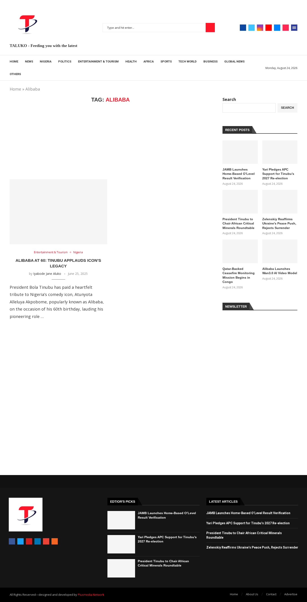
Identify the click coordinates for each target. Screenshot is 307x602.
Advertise (290, 594)
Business (210, 61)
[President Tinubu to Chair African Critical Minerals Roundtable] (240, 201)
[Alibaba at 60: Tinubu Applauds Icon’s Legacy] (58, 211)
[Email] (277, 27)
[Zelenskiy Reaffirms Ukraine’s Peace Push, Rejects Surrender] (279, 201)
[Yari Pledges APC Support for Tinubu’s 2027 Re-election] (279, 152)
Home (14, 61)
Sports (166, 61)
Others (15, 74)
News (29, 61)
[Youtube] (268, 27)
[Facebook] (243, 27)
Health (131, 61)
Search (210, 27)
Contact (271, 594)
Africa (148, 61)
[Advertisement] (110, 141)
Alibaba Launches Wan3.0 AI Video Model (279, 271)
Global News (234, 61)
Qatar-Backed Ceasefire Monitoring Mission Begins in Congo (238, 275)
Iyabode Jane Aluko (47, 273)
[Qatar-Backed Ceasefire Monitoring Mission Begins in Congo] (240, 251)
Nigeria (45, 61)
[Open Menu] (294, 27)
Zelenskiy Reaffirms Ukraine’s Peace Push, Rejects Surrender (279, 223)
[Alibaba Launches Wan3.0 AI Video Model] (279, 251)
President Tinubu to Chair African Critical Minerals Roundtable (238, 223)
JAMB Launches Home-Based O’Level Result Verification (238, 174)
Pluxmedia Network (91, 595)
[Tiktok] (286, 27)
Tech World (187, 61)
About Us (252, 594)
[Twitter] (251, 27)
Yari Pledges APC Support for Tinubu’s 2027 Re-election (278, 174)
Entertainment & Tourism (98, 61)
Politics (64, 61)
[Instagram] (260, 27)
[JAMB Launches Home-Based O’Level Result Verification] (240, 152)
